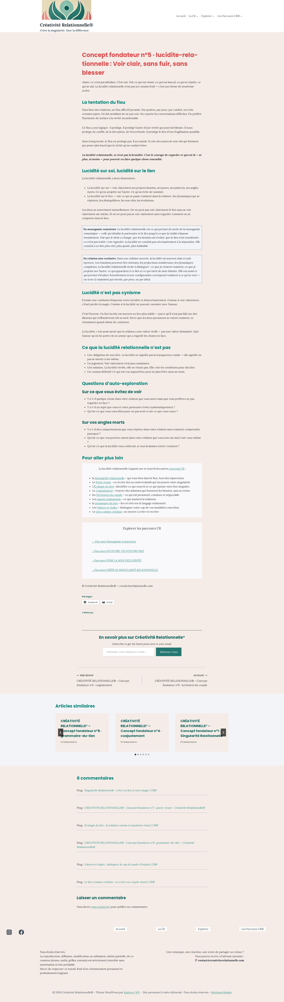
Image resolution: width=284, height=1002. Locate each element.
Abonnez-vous (169, 651)
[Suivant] (223, 732)
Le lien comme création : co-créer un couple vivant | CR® (119, 882)
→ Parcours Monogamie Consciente (114, 541)
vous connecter (100, 906)
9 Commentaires (188, 742)
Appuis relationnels (109, 499)
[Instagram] (9, 932)
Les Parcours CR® (252, 929)
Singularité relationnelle (109, 478)
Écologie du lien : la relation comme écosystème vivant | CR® (121, 825)
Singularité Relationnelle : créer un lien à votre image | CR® (120, 790)
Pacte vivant (103, 482)
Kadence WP (132, 992)
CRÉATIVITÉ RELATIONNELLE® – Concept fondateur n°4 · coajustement (103, 680)
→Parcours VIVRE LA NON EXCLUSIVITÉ (116, 560)
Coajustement (104, 490)
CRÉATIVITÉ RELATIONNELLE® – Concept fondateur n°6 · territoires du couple (181, 680)
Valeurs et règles (107, 507)
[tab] (135, 754)
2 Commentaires (69, 742)
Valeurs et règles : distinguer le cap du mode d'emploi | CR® (120, 864)
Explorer (203, 929)
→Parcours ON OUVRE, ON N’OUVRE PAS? (118, 551)
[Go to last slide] (60, 732)
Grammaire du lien (106, 503)
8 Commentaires (129, 742)
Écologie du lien (104, 486)
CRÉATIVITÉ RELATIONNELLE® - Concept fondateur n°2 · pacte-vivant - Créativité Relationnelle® (144, 807)
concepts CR (177, 468)
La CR (161, 929)
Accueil (181, 16)
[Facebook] (21, 932)
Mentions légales (221, 992)
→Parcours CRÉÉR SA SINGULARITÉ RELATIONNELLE (125, 570)
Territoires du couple (109, 494)
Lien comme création (109, 511)
